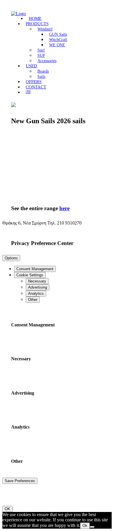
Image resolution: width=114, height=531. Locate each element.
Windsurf (45, 29)
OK (7, 509)
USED (31, 66)
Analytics (36, 293)
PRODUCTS (37, 23)
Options (11, 258)
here (64, 208)
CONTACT (36, 87)
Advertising (37, 287)
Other (32, 299)
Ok (84, 525)
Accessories (46, 61)
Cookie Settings (29, 275)
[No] (92, 527)
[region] (57, 165)
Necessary (37, 281)
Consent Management (34, 269)
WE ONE (57, 45)
